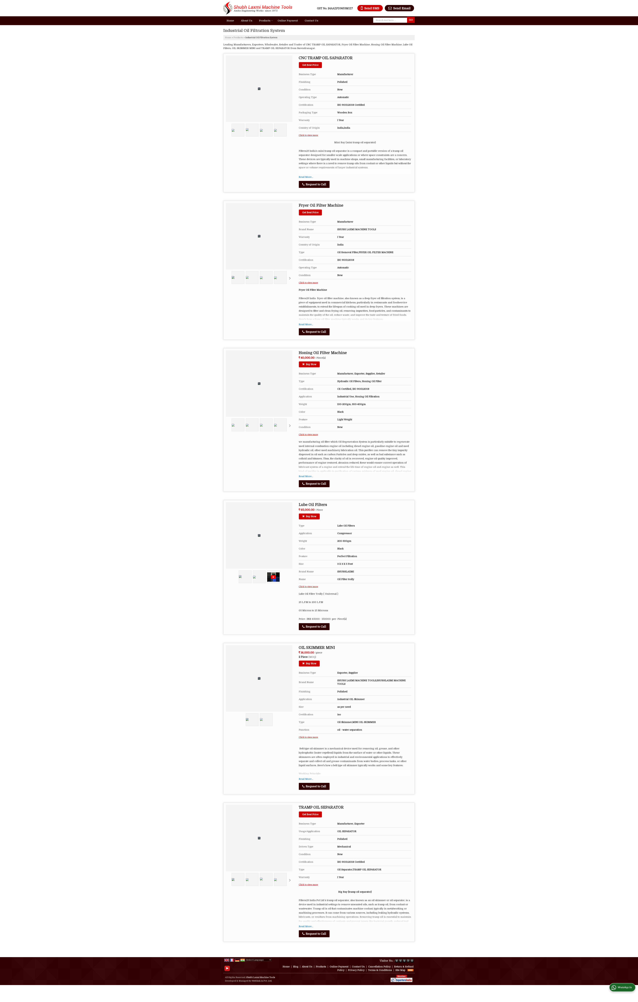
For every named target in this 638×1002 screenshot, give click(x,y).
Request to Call (315, 184)
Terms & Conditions (380, 970)
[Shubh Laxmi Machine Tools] (257, 8)
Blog (295, 966)
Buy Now (310, 364)
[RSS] (411, 970)
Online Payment (288, 20)
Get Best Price (310, 65)
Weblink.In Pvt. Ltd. (262, 981)
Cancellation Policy (379, 966)
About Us (246, 20)
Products (264, 20)
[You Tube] (227, 968)
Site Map (400, 970)
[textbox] (391, 20)
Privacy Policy (356, 970)
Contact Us (311, 20)
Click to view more (308, 135)
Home (230, 20)
